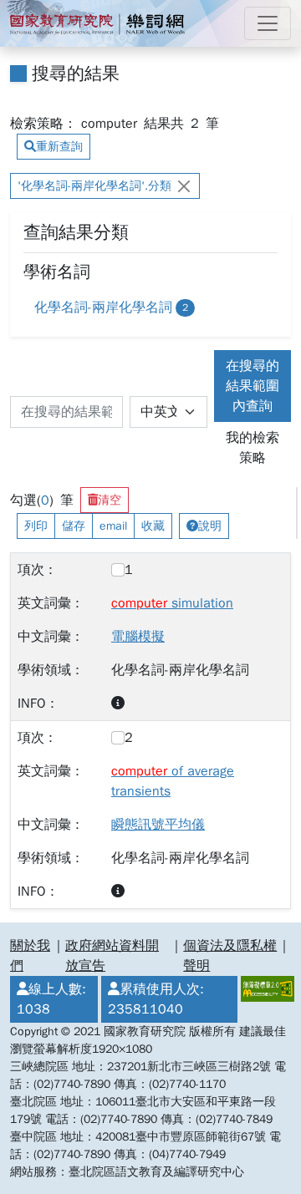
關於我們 (30, 955)
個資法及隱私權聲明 (230, 955)
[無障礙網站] (264, 999)
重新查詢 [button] (59, 147)
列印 (36, 526)
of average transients (172, 781)
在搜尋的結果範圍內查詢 (252, 386)
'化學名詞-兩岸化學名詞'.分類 (94, 186)
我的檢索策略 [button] (252, 447)
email (113, 526)
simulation (172, 603)
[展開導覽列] (267, 23)
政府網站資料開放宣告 (112, 955)
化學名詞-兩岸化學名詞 (111, 307)
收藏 (153, 526)
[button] (118, 704)
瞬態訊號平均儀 (158, 824)
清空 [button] (109, 500)
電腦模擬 (138, 636)
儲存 (73, 526)
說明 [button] (210, 526)
